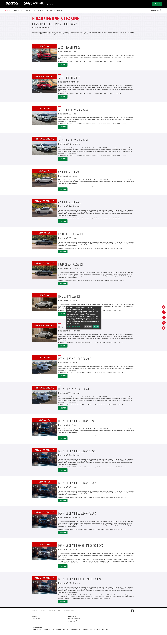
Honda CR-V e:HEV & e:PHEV (101, 629)
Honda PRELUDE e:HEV (62, 629)
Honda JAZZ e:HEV (36, 629)
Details (63, 65)
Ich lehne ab (88, 326)
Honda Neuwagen (36, 618)
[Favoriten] (165, 307)
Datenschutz (51, 610)
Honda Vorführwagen (73, 620)
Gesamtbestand (71, 621)
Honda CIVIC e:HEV (49, 629)
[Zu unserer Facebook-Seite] (132, 610)
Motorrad (59, 10)
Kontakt (34, 610)
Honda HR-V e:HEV (75, 629)
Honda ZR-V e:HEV (87, 629)
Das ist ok (96, 326)
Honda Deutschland (68, 610)
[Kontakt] (165, 323)
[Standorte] (165, 328)
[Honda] (12, 4)
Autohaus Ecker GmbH (34, 3)
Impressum (42, 610)
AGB (59, 610)
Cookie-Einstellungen (74, 326)
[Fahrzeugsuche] (165, 317)
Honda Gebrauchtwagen (74, 618)
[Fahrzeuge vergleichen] (165, 312)
